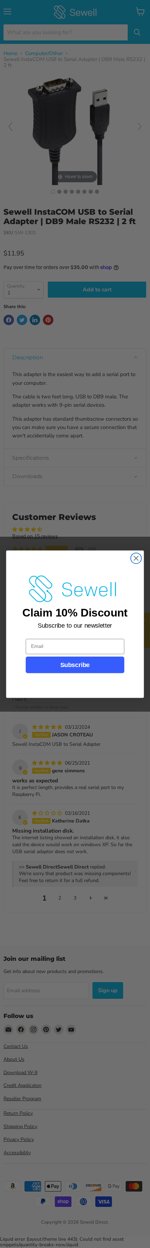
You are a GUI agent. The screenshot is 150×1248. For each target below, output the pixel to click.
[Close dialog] (136, 558)
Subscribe (75, 664)
